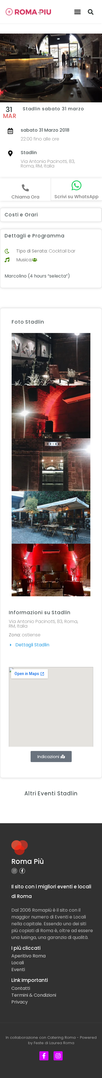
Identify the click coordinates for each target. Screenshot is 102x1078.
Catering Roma (61, 1037)
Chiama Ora (25, 197)
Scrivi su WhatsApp (76, 196)
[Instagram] (14, 871)
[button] (77, 12)
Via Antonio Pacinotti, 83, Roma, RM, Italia (48, 163)
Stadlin (29, 152)
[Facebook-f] (22, 871)
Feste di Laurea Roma (54, 1043)
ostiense (31, 635)
